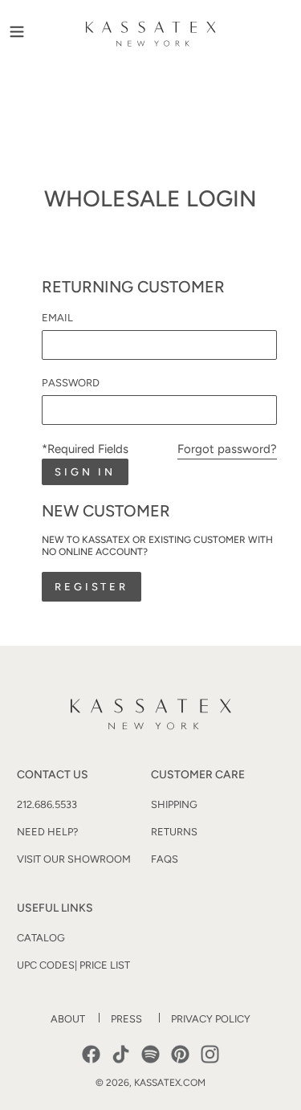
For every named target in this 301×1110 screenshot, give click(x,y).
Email (57, 318)
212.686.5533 (47, 804)
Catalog (41, 938)
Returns (174, 832)
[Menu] (17, 30)
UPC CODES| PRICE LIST (73, 965)
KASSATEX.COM (169, 1082)
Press (126, 1019)
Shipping (174, 804)
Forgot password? (227, 449)
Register (91, 587)
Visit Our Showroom (74, 859)
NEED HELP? (47, 832)
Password (71, 383)
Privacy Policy (210, 1019)
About (68, 1019)
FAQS (164, 859)
